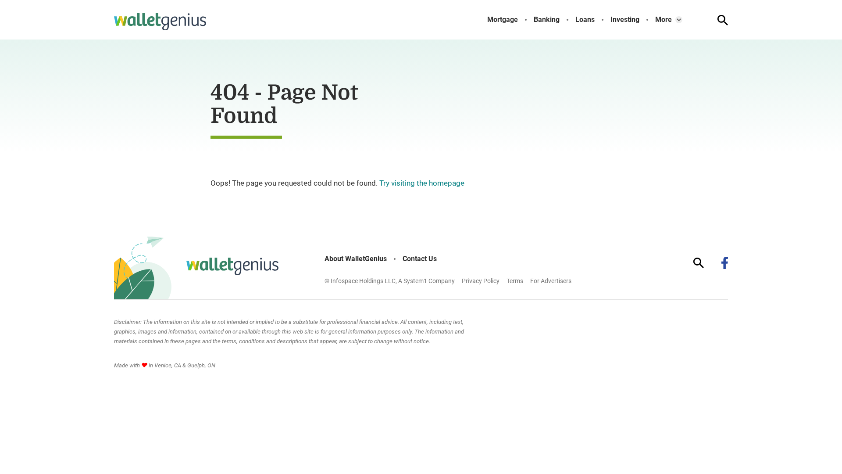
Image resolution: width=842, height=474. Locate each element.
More (663, 20)
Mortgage (502, 20)
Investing (624, 20)
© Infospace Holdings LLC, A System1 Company (390, 280)
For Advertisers (550, 280)
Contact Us (420, 259)
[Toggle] (679, 19)
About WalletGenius (356, 259)
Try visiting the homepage (421, 183)
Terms (515, 280)
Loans (585, 20)
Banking (547, 20)
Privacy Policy (480, 280)
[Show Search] (722, 20)
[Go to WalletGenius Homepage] (160, 22)
